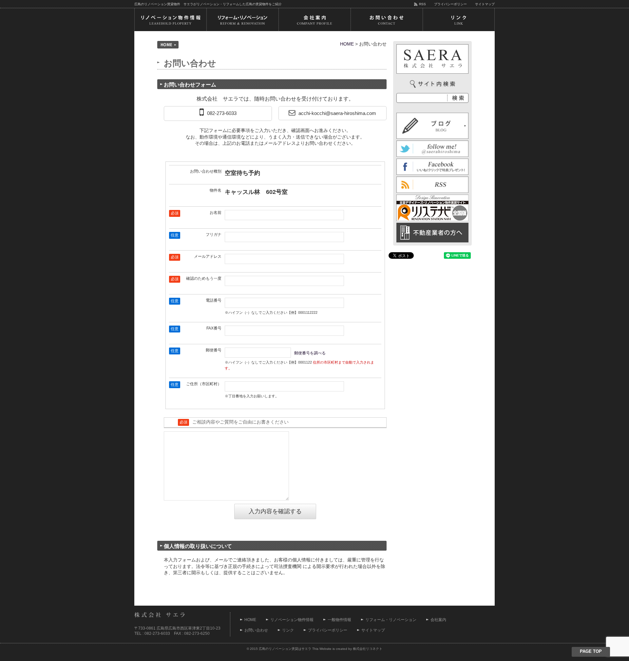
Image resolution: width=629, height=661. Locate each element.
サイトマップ (485, 4)
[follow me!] (432, 153)
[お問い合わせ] (387, 19)
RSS (422, 4)
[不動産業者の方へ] (432, 238)
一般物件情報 (339, 619)
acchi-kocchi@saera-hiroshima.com (337, 113)
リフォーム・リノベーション (390, 619)
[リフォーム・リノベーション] (242, 19)
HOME (347, 44)
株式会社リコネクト (367, 649)
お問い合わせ (256, 630)
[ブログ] (432, 135)
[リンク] (459, 19)
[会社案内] (314, 19)
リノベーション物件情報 (292, 619)
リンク (288, 630)
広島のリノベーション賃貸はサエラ (285, 649)
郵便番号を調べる (310, 353)
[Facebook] (432, 171)
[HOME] (168, 44)
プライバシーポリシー (450, 4)
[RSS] (432, 189)
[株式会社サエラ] (432, 59)
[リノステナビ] (432, 217)
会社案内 (438, 619)
